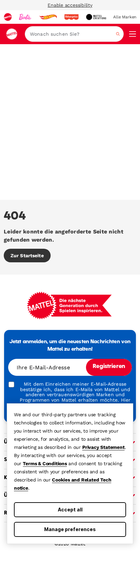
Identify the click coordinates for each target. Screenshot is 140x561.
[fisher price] (71, 17)
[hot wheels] (48, 17)
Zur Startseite (27, 255)
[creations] (96, 17)
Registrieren (109, 366)
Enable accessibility (70, 5)
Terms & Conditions (45, 463)
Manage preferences (70, 529)
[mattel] (8, 17)
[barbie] (25, 17)
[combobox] (74, 34)
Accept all (70, 509)
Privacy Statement (103, 447)
